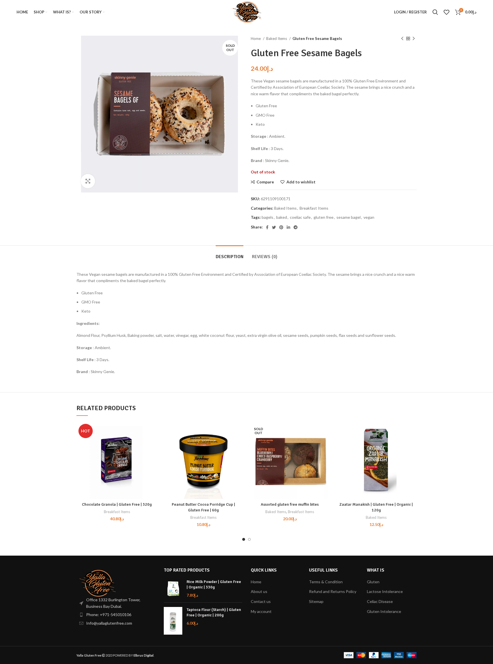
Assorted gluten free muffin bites (290, 504)
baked (281, 217)
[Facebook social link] (267, 227)
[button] (153, 444)
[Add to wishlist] (153, 431)
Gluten (373, 581)
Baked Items (277, 38)
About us (259, 591)
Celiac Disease (380, 601)
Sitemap (316, 601)
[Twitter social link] (274, 227)
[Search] (435, 12)
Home (256, 38)
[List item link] (115, 615)
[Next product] (414, 39)
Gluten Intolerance (384, 611)
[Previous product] (402, 39)
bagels (267, 217)
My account (261, 611)
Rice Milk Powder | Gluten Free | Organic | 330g (214, 584)
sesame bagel (348, 217)
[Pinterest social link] (281, 227)
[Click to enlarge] (88, 181)
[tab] (229, 254)
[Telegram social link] (295, 227)
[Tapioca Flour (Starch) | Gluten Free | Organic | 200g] (173, 621)
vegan (368, 217)
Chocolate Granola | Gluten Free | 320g (117, 504)
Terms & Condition (326, 581)
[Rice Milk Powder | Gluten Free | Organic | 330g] (173, 588)
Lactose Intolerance (385, 591)
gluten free (324, 217)
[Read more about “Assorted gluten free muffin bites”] (326, 444)
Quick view (153, 456)
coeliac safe (300, 217)
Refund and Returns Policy (332, 591)
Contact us (261, 601)
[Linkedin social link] (288, 227)
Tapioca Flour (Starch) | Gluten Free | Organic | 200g (214, 612)
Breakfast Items (314, 208)
